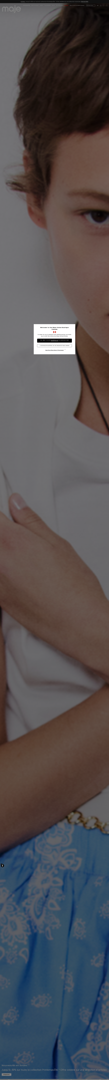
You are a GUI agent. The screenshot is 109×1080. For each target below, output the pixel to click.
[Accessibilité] (2, 865)
